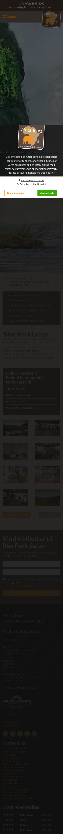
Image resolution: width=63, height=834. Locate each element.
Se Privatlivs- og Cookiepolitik (31, 184)
